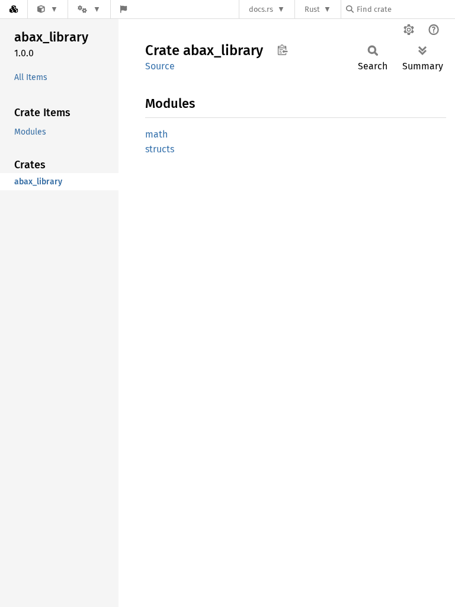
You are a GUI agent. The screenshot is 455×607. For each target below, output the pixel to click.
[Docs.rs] (13, 9)
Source (160, 66)
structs (159, 149)
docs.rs (261, 9)
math (156, 134)
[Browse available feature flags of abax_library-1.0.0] (123, 9)
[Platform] (89, 9)
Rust (312, 9)
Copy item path (282, 50)
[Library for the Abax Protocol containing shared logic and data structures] (48, 9)
